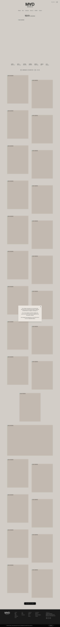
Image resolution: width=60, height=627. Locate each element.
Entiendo (51, 625)
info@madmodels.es (31, 318)
